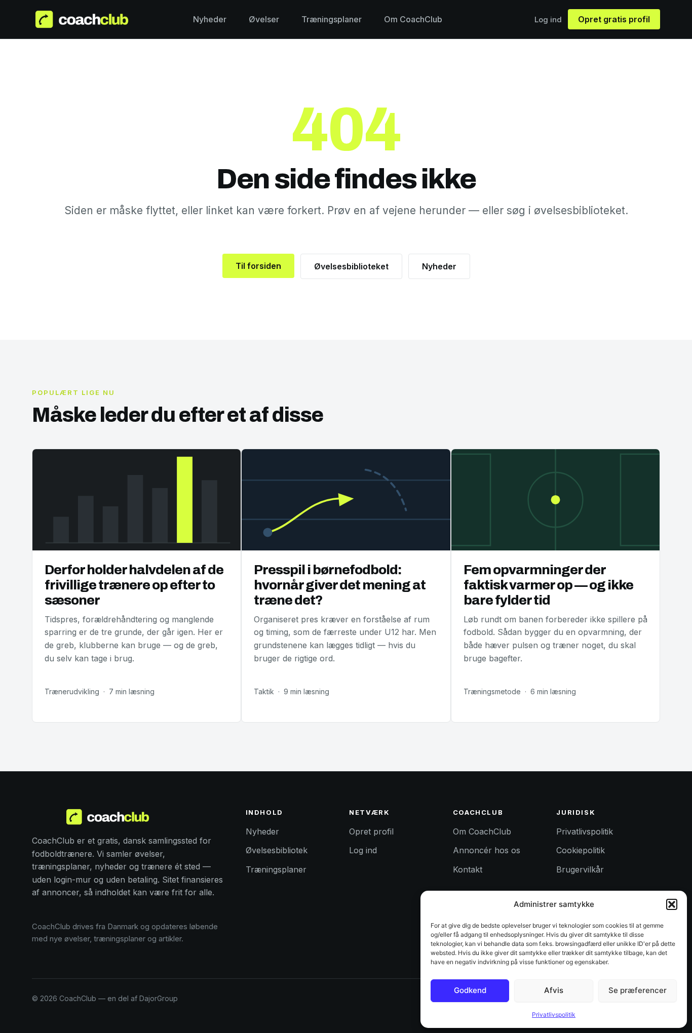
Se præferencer (637, 990)
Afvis (553, 990)
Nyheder (209, 19)
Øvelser (264, 19)
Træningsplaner (331, 19)
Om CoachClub (413, 19)
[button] (672, 904)
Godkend (470, 990)
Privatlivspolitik (553, 1014)
